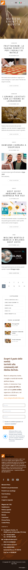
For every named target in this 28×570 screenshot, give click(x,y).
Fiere (14, 234)
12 (14, 286)
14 (24, 286)
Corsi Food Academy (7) (12, 302)
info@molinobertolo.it (10, 539)
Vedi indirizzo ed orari (10, 544)
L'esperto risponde (7, 500)
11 (9, 286)
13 (19, 286)
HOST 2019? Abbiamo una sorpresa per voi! (14, 193)
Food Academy (6, 494)
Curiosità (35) (9, 305)
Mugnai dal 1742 (7, 504)
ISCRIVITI (8, 428)
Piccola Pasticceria (16, 339)
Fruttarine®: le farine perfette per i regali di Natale (14, 49)
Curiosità (14, 43)
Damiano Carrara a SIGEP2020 (14, 146)
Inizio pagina (22, 567)
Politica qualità (6, 509)
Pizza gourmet (15, 323)
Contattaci (5, 517)
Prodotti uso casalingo (8, 491)
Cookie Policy (6, 522)
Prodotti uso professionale (10, 487)
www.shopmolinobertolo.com (14, 398)
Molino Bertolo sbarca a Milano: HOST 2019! (14, 240)
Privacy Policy (6, 520)
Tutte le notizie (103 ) (11, 299)
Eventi (14, 142)
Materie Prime (6, 484)
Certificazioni (6, 512)
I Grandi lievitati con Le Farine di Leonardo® (13, 99)
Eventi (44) (8, 308)
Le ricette (4, 497)
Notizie (4, 515)
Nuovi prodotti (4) (10, 313)
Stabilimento (6, 507)
